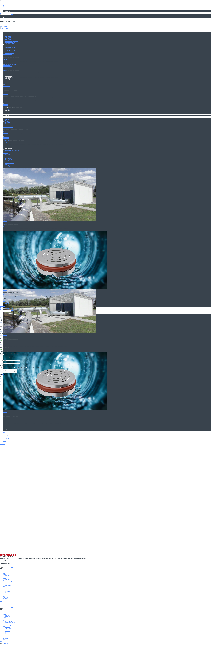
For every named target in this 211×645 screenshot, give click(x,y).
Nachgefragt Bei (7, 166)
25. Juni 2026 (5, 142)
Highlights (4, 115)
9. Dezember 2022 (6, 98)
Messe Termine (7, 587)
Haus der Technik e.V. (4, 338)
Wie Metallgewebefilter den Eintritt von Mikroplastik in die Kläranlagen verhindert (19, 96)
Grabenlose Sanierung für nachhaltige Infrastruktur (13, 140)
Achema (6, 118)
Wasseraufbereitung (8, 33)
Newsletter (4, 6)
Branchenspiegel (6, 303)
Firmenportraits (5, 302)
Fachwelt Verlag (6, 563)
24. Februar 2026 (5, 294)
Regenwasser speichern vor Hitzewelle (10, 68)
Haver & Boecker (5, 133)
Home (4, 27)
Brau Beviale (7, 121)
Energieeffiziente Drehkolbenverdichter (11, 339)
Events (4, 301)
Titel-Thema (5, 335)
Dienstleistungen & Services (7, 66)
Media (4, 7)
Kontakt (4, 4)
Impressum (5, 560)
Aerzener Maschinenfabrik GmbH (7, 324)
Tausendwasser (7, 124)
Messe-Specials (7, 164)
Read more (4, 101)
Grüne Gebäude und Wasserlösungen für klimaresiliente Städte (15, 129)
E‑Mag (4, 5)
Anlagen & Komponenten (9, 38)
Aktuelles (6, 167)
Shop (3, 2)
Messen (4, 116)
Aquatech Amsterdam (8, 120)
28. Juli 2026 (5, 70)
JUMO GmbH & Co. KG (4, 347)
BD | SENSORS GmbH (4, 329)
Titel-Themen (7, 165)
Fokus (4, 30)
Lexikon (4, 304)
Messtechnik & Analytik (8, 104)
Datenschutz (5, 561)
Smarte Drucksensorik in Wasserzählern (11, 292)
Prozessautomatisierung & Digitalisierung (11, 41)
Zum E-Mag (2, 306)
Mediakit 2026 (7, 11)
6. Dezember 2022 (6, 109)
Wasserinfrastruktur (8, 37)
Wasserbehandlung (8, 113)
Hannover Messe (7, 122)
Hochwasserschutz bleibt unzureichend (11, 70)
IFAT (5, 123)
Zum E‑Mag (6, 299)
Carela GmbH (3, 333)
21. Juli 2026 (5, 131)
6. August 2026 (5, 59)
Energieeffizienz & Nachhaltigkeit (10, 42)
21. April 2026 (5, 226)
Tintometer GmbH (4, 351)
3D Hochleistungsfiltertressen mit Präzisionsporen (13, 157)
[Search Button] (12, 14)
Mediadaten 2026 (8, 10)
